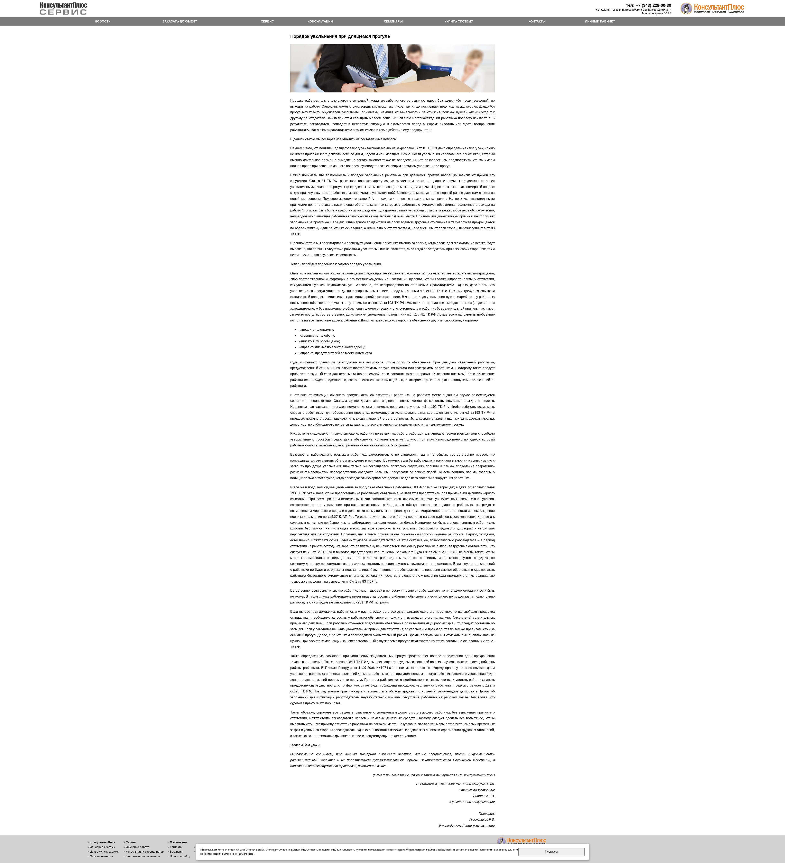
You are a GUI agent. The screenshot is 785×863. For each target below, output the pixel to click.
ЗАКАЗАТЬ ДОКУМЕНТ (180, 21)
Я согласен (551, 851)
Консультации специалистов (145, 851)
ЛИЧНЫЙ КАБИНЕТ (600, 21)
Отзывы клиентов (101, 856)
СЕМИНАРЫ (393, 21)
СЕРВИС (267, 21)
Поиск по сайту (180, 856)
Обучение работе (137, 846)
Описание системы (103, 846)
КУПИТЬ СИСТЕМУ (459, 21)
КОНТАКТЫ (537, 21)
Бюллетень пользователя (143, 856)
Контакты (176, 846)
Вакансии (176, 851)
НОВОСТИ (103, 21)
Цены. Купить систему (104, 851)
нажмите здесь (245, 854)
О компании (178, 842)
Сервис (131, 842)
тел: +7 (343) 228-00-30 (648, 5)
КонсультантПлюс (103, 842)
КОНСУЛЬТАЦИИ (320, 21)
